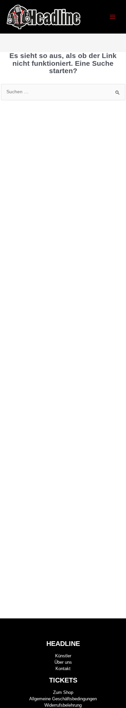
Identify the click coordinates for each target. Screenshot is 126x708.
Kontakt (63, 668)
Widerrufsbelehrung (63, 705)
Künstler (63, 655)
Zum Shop (63, 692)
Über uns (63, 662)
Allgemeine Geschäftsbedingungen (63, 698)
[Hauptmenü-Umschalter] (112, 16)
